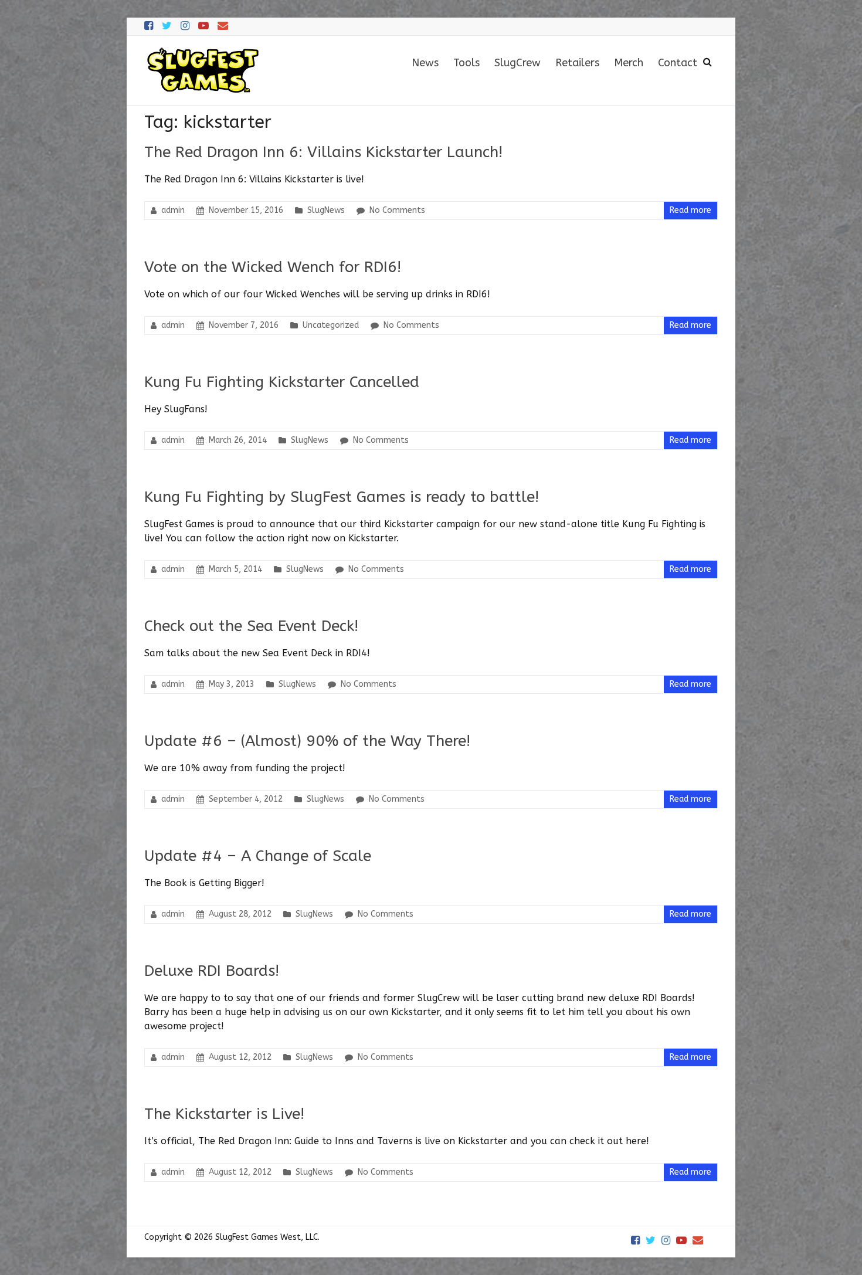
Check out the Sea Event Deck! (251, 626)
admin (173, 210)
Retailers (577, 62)
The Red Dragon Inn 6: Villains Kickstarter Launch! (323, 152)
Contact (677, 62)
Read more (690, 210)
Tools (466, 62)
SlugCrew (517, 62)
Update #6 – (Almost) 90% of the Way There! (307, 741)
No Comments (397, 210)
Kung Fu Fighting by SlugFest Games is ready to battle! (341, 497)
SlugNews (326, 210)
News (425, 62)
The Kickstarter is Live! (224, 1114)
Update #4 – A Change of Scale (257, 856)
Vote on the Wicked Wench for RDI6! (272, 267)
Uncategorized (331, 325)
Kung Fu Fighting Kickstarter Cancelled (281, 382)
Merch (628, 62)
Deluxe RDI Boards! (211, 971)
